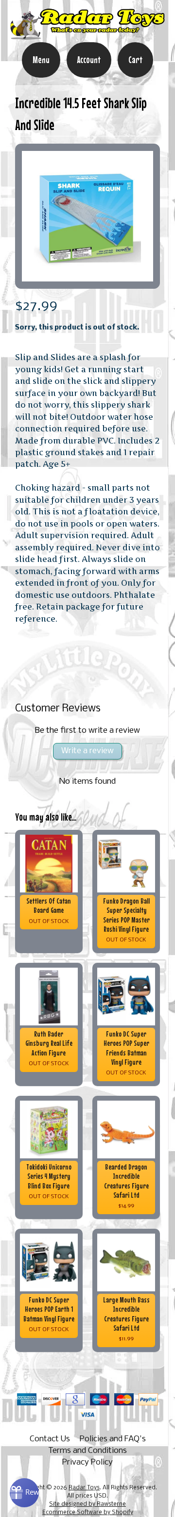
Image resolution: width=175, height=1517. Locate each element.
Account (89, 59)
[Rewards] (24, 1492)
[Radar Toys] (87, 35)
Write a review (87, 751)
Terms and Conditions (87, 1450)
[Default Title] (87, 216)
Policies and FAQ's (113, 1439)
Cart (135, 59)
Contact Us (50, 1439)
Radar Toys (84, 1488)
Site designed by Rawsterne (87, 1504)
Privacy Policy (87, 1462)
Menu (41, 59)
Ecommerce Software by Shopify (87, 1513)
